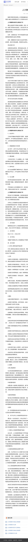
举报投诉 (20, 540)
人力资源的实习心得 (12, 533)
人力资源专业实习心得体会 (13, 527)
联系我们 (10, 540)
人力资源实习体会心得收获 (13, 521)
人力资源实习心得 (11, 524)
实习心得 (17, 1)
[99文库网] (7, 2)
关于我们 (5, 540)
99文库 (6, 5)
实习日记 (23, 1)
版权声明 (15, 540)
